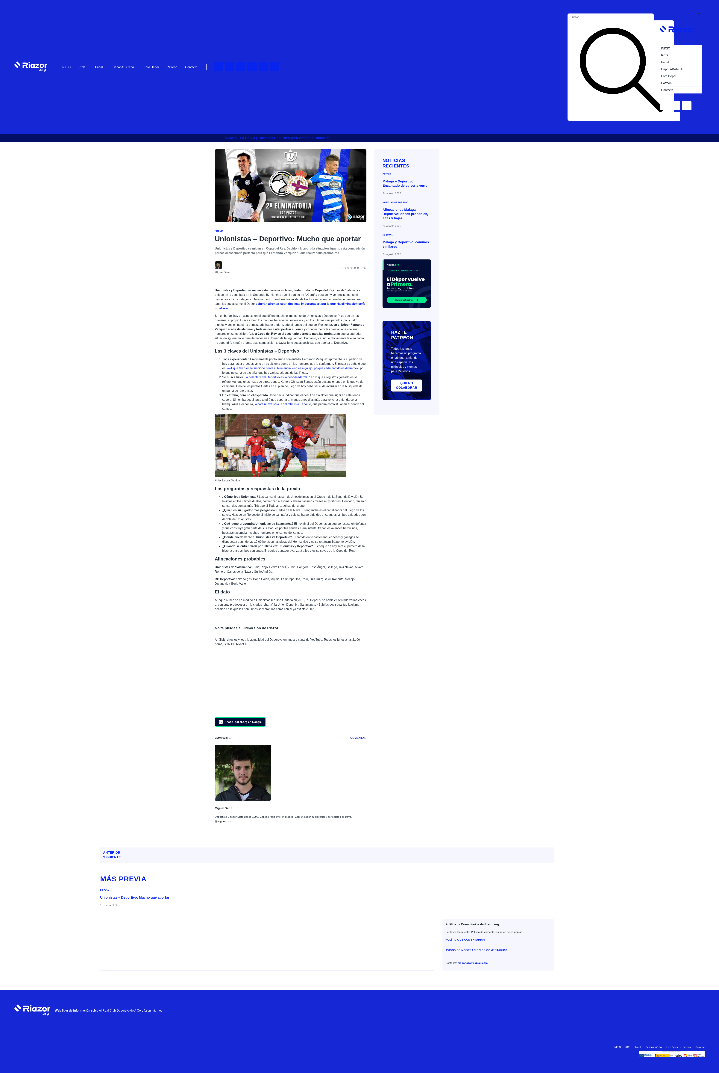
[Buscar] (621, 70)
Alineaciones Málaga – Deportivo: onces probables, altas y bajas (405, 214)
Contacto (191, 67)
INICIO (66, 67)
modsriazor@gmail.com (473, 962)
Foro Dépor (151, 67)
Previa (219, 231)
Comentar (358, 737)
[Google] (700, 1010)
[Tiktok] (263, 66)
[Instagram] (240, 66)
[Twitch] (229, 66)
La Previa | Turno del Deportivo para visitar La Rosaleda (285, 138)
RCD (81, 67)
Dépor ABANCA (123, 67)
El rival (388, 235)
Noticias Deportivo (395, 202)
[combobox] (587, 16)
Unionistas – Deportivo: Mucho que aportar (134, 897)
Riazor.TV (231, 138)
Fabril (99, 67)
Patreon (172, 67)
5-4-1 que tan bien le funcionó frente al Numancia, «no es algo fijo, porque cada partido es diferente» (292, 368)
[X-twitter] (252, 66)
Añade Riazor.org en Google (243, 721)
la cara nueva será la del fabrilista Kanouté (282, 404)
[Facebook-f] (274, 66)
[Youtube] (218, 66)
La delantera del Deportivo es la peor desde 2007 (277, 377)
